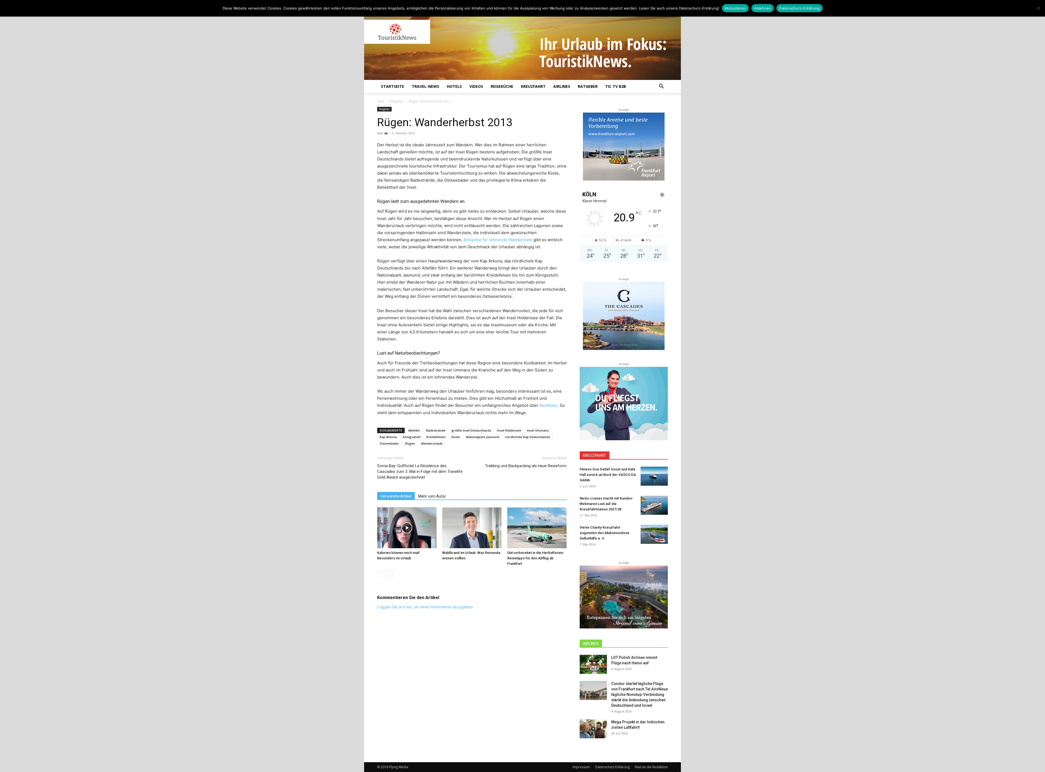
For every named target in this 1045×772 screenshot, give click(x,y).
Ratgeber (588, 86)
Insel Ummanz (538, 430)
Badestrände (435, 430)
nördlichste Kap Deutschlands (527, 437)
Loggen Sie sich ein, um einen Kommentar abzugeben (425, 606)
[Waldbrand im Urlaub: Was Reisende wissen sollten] (472, 527)
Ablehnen (762, 8)
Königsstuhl (411, 437)
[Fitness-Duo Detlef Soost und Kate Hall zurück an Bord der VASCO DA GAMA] (654, 476)
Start (380, 101)
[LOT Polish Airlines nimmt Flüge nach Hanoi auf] (593, 664)
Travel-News (425, 86)
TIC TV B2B (615, 86)
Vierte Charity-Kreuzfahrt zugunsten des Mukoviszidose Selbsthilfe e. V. (604, 532)
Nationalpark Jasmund (482, 437)
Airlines (561, 86)
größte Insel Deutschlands (471, 430)
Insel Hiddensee (509, 430)
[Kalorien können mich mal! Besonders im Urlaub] (407, 527)
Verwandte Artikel (395, 496)
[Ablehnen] (1038, 8)
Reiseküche (502, 86)
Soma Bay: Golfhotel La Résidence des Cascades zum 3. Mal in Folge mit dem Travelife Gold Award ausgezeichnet (420, 471)
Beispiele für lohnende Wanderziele (497, 239)
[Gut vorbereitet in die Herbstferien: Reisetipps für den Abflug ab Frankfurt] (537, 527)
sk (386, 133)
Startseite (392, 86)
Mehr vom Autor (432, 496)
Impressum (581, 767)
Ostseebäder (389, 443)
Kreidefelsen (435, 437)
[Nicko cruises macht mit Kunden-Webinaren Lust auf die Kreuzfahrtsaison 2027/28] (654, 505)
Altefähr (414, 430)
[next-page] (389, 574)
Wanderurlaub (431, 443)
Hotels (454, 86)
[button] (661, 86)
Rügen (410, 443)
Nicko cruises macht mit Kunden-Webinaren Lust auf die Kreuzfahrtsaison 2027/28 (606, 503)
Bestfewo (548, 405)
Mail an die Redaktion (651, 767)
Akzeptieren (735, 8)
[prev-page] (380, 574)
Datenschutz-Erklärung (612, 767)
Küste (455, 437)
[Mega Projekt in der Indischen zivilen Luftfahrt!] (593, 728)
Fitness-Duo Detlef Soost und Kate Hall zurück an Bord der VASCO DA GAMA (608, 474)
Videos (476, 86)
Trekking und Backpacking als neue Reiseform (526, 465)
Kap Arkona (388, 437)
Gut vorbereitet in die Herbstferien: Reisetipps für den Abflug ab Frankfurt (535, 558)
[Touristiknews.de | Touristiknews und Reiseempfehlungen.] (522, 44)
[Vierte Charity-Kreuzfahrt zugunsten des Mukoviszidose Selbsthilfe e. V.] (654, 534)
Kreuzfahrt (533, 86)
